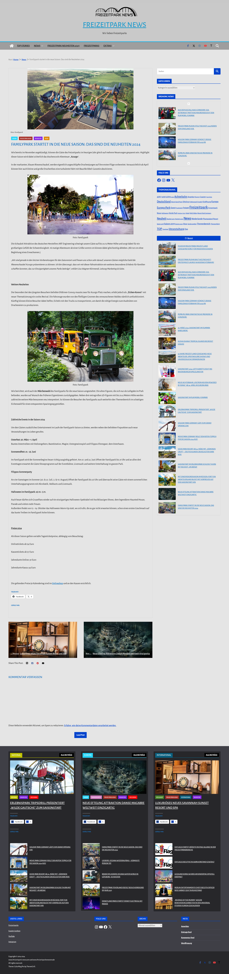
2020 (172, 197)
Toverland (165, 229)
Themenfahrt (215, 224)
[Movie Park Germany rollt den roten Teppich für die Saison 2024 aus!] (167, 439)
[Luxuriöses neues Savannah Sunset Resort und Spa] (187, 777)
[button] (41, 45)
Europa (14, 138)
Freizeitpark (198, 207)
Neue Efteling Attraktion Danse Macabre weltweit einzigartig (118, 653)
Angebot (191, 197)
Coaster (203, 197)
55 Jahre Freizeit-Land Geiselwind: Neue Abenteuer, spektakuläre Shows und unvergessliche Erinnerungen (195, 356)
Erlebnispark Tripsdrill (196, 202)
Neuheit (161, 218)
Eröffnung (207, 202)
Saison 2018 (160, 224)
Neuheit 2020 (179, 219)
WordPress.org (186, 943)
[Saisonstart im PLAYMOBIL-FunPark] (167, 398)
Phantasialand (208, 219)
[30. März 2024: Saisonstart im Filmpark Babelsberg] (167, 154)
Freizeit (186, 208)
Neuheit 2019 (171, 219)
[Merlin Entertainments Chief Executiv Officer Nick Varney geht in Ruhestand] (163, 890)
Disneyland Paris (176, 202)
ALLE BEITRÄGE (66, 755)
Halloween (165, 213)
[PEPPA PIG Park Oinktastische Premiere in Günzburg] (167, 140)
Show (185, 224)
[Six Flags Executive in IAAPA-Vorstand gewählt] (163, 863)
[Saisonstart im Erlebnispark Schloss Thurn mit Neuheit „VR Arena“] (167, 466)
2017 (159, 196)
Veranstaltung (176, 229)
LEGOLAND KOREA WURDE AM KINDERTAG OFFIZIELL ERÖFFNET (195, 875)
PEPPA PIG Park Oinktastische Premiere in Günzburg (195, 138)
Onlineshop (57, 583)
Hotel (187, 213)
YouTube (11, 936)
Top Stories (23, 45)
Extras (108, 45)
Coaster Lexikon (14, 931)
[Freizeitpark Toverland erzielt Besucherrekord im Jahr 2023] (91, 890)
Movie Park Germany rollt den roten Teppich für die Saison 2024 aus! (197, 438)
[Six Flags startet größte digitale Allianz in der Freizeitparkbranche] (163, 849)
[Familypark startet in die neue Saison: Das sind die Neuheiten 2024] (167, 507)
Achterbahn (180, 196)
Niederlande (197, 219)
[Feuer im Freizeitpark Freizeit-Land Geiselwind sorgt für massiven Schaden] (167, 248)
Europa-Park (163, 207)
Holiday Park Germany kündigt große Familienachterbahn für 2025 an (194, 125)
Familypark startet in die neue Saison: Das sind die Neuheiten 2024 (196, 507)
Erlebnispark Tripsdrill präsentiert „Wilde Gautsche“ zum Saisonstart (196, 411)
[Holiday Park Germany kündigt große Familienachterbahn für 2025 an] (167, 127)
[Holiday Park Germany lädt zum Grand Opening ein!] (167, 425)
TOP (159, 228)
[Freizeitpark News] (11, 46)
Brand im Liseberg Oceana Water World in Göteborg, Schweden (120, 875)
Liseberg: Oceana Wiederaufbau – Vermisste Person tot (121, 862)
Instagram (12, 942)
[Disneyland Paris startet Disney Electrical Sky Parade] (91, 903)
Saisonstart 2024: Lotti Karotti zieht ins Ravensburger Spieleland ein (195, 370)
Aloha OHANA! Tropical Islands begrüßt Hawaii (195, 342)
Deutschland (164, 201)
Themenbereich (203, 224)
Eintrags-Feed (186, 932)
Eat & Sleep (159, 797)
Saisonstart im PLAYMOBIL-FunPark (193, 397)
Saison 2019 (169, 224)
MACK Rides (193, 213)
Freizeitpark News (114, 24)
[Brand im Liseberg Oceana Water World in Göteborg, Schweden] (91, 876)
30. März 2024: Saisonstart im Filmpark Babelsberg (194, 152)
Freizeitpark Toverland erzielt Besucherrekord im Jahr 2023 (123, 889)
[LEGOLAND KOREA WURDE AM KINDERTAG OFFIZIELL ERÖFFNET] (163, 876)
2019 (168, 196)
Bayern (197, 197)
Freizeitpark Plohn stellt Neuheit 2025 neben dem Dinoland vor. (197, 111)
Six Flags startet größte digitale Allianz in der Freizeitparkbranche (195, 848)
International (185, 797)
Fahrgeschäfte (96, 797)
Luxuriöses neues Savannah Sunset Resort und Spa (38, 653)
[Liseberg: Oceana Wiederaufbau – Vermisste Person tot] (91, 863)
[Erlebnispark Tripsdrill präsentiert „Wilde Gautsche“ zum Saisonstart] (167, 412)
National (14, 797)
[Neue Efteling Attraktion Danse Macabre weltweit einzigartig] (167, 494)
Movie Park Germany (204, 213)
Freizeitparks (91, 45)
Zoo (186, 229)
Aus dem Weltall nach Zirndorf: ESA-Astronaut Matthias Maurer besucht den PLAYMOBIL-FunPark (196, 275)
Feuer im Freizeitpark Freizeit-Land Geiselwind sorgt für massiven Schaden (195, 247)
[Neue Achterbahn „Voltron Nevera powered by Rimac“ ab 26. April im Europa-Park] (167, 385)
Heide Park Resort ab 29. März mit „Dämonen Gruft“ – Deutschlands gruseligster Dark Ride (197, 452)
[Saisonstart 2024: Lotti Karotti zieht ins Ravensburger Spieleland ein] (167, 371)
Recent (190, 238)
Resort (215, 219)
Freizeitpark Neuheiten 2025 (63, 45)
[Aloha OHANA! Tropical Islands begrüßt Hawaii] (167, 343)
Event (173, 208)
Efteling (186, 202)
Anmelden (185, 926)
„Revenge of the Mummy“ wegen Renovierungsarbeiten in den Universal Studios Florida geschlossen (192, 903)
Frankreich (179, 208)
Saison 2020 (179, 224)
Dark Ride (209, 197)
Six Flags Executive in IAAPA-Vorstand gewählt (194, 862)
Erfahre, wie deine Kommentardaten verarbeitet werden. (90, 725)
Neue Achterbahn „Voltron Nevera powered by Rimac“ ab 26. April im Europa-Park (197, 384)
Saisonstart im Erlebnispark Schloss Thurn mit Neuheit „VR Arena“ (197, 465)
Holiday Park (181, 213)
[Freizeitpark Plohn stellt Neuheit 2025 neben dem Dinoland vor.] (167, 113)
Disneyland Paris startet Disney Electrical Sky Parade (122, 902)
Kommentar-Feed (187, 938)
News (37, 45)
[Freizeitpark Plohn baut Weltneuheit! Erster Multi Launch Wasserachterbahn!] (167, 262)
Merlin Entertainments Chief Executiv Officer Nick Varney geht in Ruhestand (194, 889)
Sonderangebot (192, 224)
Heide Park (173, 213)
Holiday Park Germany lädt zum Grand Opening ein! (194, 424)
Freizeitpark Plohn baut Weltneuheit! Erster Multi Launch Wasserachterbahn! (196, 261)
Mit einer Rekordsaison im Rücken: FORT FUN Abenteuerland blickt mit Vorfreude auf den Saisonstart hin (197, 479)
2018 (164, 197)
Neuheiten (38, 138)
